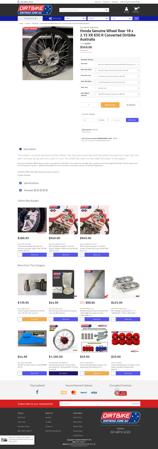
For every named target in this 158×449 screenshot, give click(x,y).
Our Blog (48, 422)
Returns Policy (77, 426)
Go (136, 18)
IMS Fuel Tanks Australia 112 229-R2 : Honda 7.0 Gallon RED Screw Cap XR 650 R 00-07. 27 (94, 248)
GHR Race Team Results (53, 431)
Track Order (21, 422)
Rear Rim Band (86, 81)
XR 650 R (35, 23)
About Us (98, 2)
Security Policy (77, 431)
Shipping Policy (78, 435)
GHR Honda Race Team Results (130, 2)
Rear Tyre (84, 87)
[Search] (106, 10)
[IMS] (75, 232)
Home (21, 23)
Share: (83, 44)
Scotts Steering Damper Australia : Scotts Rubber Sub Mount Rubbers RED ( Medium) (125, 367)
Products (29, 18)
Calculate (133, 120)
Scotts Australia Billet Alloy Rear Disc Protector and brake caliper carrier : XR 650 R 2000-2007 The (32, 248)
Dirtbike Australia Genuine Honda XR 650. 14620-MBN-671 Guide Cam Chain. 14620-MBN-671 (94, 313)
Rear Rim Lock (86, 75)
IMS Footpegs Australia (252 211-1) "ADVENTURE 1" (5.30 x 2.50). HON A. (123, 312)
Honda (28, 23)
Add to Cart (34, 255)
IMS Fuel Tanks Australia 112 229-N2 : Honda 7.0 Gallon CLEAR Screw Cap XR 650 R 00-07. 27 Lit (63, 248)
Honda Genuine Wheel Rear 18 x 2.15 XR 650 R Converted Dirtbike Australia (64, 23)
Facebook (115, 2)
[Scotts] (41, 232)
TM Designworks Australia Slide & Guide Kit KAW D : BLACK (21, 440)
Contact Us (106, 2)
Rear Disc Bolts (86, 69)
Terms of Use (77, 417)
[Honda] (106, 296)
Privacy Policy (77, 422)
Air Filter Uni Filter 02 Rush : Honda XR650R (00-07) (32, 366)
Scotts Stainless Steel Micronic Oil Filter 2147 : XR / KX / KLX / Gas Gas (31, 312)
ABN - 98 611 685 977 (25, 431)
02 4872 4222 (26, 2)
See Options (63, 373)
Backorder (111, 104)
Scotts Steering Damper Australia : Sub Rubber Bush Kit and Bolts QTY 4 (93, 366)
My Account (21, 417)
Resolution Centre (23, 426)
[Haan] (75, 350)
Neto (86, 446)
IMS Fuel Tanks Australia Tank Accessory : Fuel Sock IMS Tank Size (63, 312)
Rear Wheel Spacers (85, 94)
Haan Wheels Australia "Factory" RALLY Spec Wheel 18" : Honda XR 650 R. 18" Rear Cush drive (63, 367)
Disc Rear (84, 63)
